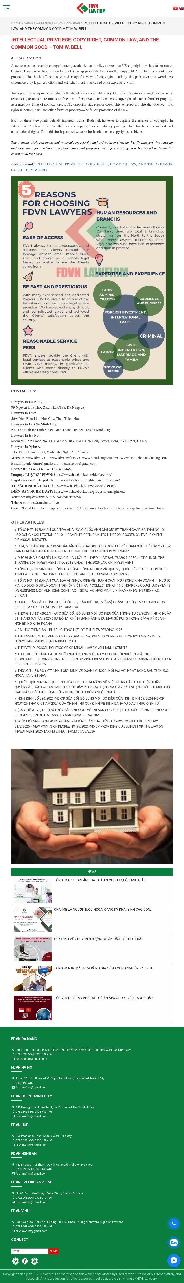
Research (44, 23)
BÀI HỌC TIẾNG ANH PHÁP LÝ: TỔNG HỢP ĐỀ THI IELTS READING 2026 (69, 630)
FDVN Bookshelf (67, 23)
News (29, 23)
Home (16, 23)
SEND (53, 1251)
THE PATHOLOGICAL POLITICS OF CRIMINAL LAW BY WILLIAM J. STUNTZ (72, 648)
